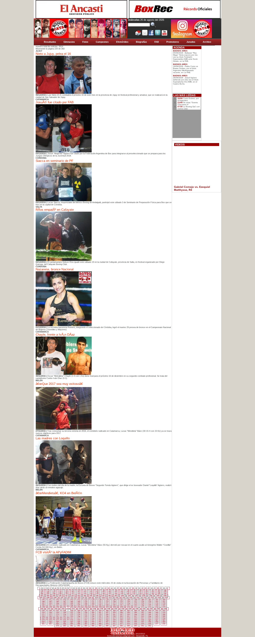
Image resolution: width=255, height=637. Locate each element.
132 (85, 599)
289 (43, 616)
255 (57, 613)
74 (91, 594)
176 (142, 603)
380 (64, 626)
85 (159, 594)
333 (100, 620)
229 (130, 609)
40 (141, 590)
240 (78, 611)
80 (128, 594)
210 (128, 607)
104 (150, 596)
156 (128, 601)
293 (71, 616)
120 (131, 598)
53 (91, 592)
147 (64, 601)
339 (142, 620)
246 (121, 611)
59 (128, 592)
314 (92, 618)
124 (159, 598)
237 (57, 611)
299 (114, 616)
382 (78, 626)
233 (158, 609)
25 (48, 590)
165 (64, 603)
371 (114, 624)
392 (149, 626)
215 (163, 607)
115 (96, 598)
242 (92, 611)
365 (71, 624)
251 (156, 611)
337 (128, 620)
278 (92, 614)
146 (57, 601)
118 (117, 598)
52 (85, 592)
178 (156, 603)
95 (91, 596)
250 (149, 611)
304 (149, 616)
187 (92, 605)
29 (73, 590)
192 (128, 605)
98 (110, 596)
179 (163, 603)
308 (50, 618)
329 (71, 620)
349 (85, 622)
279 (100, 614)
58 (122, 592)
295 (85, 616)
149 (78, 601)
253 (43, 613)
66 (42, 594)
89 (54, 596)
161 (163, 601)
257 (71, 613)
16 (124, 588)
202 (71, 607)
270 (163, 613)
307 (43, 618)
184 (71, 605)
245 (114, 611)
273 (57, 614)
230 (137, 609)
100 (122, 596)
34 (104, 590)
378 (163, 624)
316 (107, 618)
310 (64, 618)
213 (149, 607)
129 (64, 599)
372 (121, 624)
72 (79, 594)
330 (78, 620)
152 (100, 601)
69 (60, 594)
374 (135, 624)
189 (107, 605)
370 (107, 624)
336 (121, 620)
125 (166, 598)
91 (66, 596)
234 (165, 609)
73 (85, 594)
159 (149, 601)
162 (43, 603)
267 (142, 613)
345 (57, 622)
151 (92, 601)
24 (42, 590)
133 (92, 599)
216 (41, 609)
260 (92, 613)
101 (129, 596)
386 (107, 626)
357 (142, 622)
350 (92, 622)
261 (100, 613)
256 (64, 613)
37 (122, 590)
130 (71, 599)
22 (161, 588)
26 (54, 590)
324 (163, 618)
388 (121, 626)
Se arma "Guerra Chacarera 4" (188, 103)
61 (141, 592)
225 (101, 609)
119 (124, 598)
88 (48, 596)
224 (94, 609)
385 (100, 626)
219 (62, 609)
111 (69, 598)
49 (67, 592)
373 (128, 624)
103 (143, 596)
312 (78, 618)
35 (110, 590)
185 (78, 605)
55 (104, 592)
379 (57, 626)
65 (165, 592)
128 (57, 599)
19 (142, 588)
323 (156, 618)
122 (145, 598)
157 (135, 601)
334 (107, 620)
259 (85, 613)
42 (153, 590)
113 (82, 598)
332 (92, 620)
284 (135, 614)
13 (105, 588)
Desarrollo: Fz (142, 636)
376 (149, 624)
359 (156, 622)
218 (55, 609)
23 (167, 588)
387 (114, 626)
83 (147, 594)
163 (50, 603)
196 (156, 605)
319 (128, 618)
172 (114, 603)
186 (85, 605)
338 (135, 620)
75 (97, 594)
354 (121, 622)
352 (107, 622)
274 (64, 614)
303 (142, 616)
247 (128, 611)
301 (128, 616)
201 (64, 607)
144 (43, 601)
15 (118, 588)
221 (73, 609)
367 (85, 624)
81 (134, 594)
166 (71, 603)
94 (85, 596)
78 (116, 594)
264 (121, 613)
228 (123, 609)
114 (89, 598)
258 (78, 613)
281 (114, 614)
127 (50, 599)
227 (115, 609)
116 (103, 598)
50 (73, 592)
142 (156, 599)
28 (67, 590)
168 (85, 603)
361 (43, 624)
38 (128, 590)
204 (86, 607)
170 (100, 603)
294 (78, 616)
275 (71, 614)
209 (121, 607)
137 (121, 599)
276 (78, 614)
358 (149, 622)
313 (85, 618)
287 (156, 614)
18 (136, 588)
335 (114, 620)
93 (79, 596)
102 (136, 596)
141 (149, 599)
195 (149, 605)
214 (156, 607)
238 (64, 611)
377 (156, 624)
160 (156, 601)
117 (110, 598)
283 (128, 614)
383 (85, 626)
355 (128, 622)
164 (57, 603)
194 (142, 605)
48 (60, 592)
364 (64, 624)
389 (128, 626)
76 (104, 594)
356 (135, 622)
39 (134, 590)
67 (48, 594)
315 (100, 618)
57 (116, 592)
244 (107, 611)
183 (64, 605)
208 (114, 607)
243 (100, 611)
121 (138, 598)
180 (43, 605)
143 (163, 599)
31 (85, 590)
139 (135, 599)
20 (149, 588)
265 (128, 613)
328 (64, 620)
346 (64, 622)
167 (78, 603)
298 (107, 616)
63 (153, 592)
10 (87, 588)
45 (42, 592)
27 (60, 590)
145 (50, 601)
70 (67, 594)
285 (142, 614)
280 (107, 614)
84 (153, 594)
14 (112, 588)
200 (57, 607)
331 (85, 620)
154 (114, 601)
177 (149, 603)
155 (121, 601)
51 (79, 592)
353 (114, 622)
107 (40, 598)
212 (142, 607)
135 (107, 599)
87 (42, 596)
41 (147, 590)
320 (135, 618)
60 (134, 592)
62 (147, 592)
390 (135, 626)
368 (92, 624)
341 (156, 620)
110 (62, 598)
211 (135, 607)
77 (110, 594)
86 (165, 594)
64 (159, 592)
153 (107, 601)
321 (142, 618)
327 (57, 620)
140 (142, 599)
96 (97, 596)
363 (57, 624)
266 (135, 613)
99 (116, 596)
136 (114, 599)
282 (121, 614)
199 (50, 607)
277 (85, 614)
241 (85, 611)
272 (50, 614)
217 (48, 609)
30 (79, 590)
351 (100, 622)
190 (114, 605)
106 (165, 596)
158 (142, 601)
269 (156, 613)
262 (107, 613)
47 (54, 592)
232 (151, 609)
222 (80, 609)
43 (159, 590)
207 (107, 607)
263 (114, 613)
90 (60, 596)
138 (128, 599)
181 (50, 605)
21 (155, 588)
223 (87, 609)
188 (100, 605)
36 (116, 590)
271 (43, 614)
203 (78, 607)
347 (71, 622)
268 (149, 613)
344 (50, 622)
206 (100, 607)
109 (55, 598)
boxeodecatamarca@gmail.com (120, 636)
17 (130, 588)
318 (121, 618)
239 (71, 611)
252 (163, 611)
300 (121, 616)
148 (71, 601)
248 (135, 611)
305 (156, 616)
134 (100, 599)
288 (163, 614)
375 (142, 624)
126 (43, 599)
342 (163, 620)
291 (57, 616)
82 (141, 594)
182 (57, 605)
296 (92, 616)
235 (43, 611)
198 (43, 607)
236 (50, 611)
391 (142, 626)
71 (73, 594)
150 (85, 601)
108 (47, 598)
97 (103, 596)
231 (144, 609)
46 (48, 592)
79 (122, 594)
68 (54, 594)
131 (78, 599)
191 (121, 605)
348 (78, 622)
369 (100, 624)
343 (43, 622)
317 (114, 618)
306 (163, 616)
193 (135, 605)
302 (135, 616)
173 (121, 603)
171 (107, 603)
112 (75, 598)
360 (163, 622)
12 (99, 588)
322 (149, 618)
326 (50, 620)
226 (108, 609)
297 (100, 616)
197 (163, 605)
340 (149, 620)
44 (165, 590)
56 (110, 592)
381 (71, 626)
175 (135, 603)
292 (64, 616)
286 (149, 614)
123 (152, 598)
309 (57, 618)
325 (43, 620)
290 (50, 616)
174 (128, 603)
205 (93, 607)
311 (71, 618)
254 (50, 613)
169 (92, 603)
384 (92, 626)
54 (97, 592)
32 (91, 590)
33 (97, 590)
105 (157, 596)
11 (93, 588)
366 (78, 624)
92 (73, 596)
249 (142, 611)
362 (50, 624)
